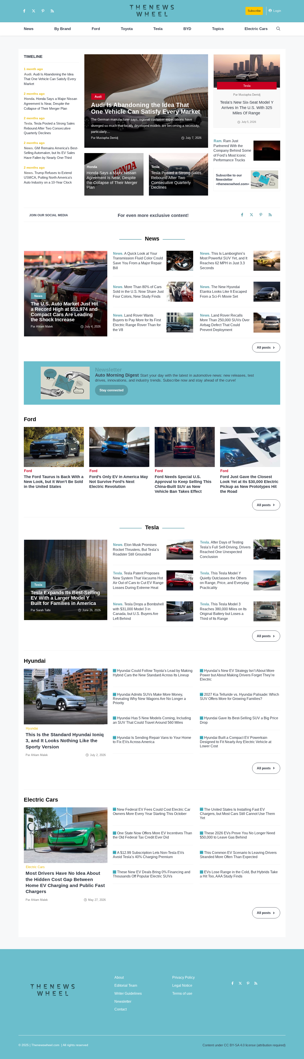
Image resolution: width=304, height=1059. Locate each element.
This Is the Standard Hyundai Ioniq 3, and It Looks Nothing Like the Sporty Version (65, 740)
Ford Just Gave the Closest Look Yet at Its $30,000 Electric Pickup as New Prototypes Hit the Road (249, 484)
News (28, 29)
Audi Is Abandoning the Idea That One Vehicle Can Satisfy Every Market (145, 108)
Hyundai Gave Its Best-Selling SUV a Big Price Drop (239, 720)
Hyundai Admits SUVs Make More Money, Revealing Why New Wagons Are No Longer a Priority (149, 699)
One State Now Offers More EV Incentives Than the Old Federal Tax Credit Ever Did (152, 835)
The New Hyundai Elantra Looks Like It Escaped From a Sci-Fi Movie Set (223, 291)
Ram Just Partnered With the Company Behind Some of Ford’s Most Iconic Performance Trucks (232, 150)
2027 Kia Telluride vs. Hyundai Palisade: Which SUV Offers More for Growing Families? (239, 697)
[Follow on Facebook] (24, 10)
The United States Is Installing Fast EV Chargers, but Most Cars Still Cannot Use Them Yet (237, 814)
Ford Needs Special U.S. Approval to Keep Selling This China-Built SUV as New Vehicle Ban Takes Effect (183, 484)
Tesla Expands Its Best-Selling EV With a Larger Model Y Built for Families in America (65, 598)
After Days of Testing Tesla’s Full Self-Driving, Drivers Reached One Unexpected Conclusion (225, 549)
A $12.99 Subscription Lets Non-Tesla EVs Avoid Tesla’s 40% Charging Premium (148, 855)
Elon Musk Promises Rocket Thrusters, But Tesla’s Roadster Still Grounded (136, 549)
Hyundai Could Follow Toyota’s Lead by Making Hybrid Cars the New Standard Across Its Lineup (153, 673)
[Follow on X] (33, 10)
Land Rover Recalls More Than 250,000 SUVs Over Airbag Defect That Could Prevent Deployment (224, 322)
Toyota (127, 29)
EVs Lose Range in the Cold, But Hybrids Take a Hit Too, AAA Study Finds (239, 874)
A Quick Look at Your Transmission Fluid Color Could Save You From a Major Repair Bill (138, 261)
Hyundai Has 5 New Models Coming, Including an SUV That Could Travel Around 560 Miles (152, 720)
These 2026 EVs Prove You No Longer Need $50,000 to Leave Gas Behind (237, 835)
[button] (278, 29)
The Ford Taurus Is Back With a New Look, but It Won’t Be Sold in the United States (53, 482)
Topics (218, 29)
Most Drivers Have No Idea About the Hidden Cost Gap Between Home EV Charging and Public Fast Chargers (65, 882)
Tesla (157, 29)
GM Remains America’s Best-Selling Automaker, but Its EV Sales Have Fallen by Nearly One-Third (51, 153)
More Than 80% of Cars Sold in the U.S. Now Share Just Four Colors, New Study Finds (138, 291)
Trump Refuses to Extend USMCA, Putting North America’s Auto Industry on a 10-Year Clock (48, 177)
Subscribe (254, 10)
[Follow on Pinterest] (43, 10)
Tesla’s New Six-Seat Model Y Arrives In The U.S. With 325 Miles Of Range (247, 107)
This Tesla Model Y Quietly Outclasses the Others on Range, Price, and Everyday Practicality (224, 580)
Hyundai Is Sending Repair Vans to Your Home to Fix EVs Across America (152, 740)
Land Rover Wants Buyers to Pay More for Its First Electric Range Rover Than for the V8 (137, 322)
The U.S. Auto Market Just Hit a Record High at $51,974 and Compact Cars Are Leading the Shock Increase (64, 311)
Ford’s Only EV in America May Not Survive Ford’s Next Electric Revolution (118, 482)
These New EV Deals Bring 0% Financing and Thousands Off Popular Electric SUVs (151, 874)
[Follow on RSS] (52, 10)
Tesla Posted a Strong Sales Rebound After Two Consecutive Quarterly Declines (176, 180)
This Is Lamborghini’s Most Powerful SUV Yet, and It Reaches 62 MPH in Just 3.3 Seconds (223, 261)
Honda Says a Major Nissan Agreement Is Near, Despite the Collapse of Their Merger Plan (112, 180)
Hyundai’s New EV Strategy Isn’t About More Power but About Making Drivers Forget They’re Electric (237, 675)
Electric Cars (256, 29)
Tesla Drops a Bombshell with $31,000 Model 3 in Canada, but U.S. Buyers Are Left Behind (138, 611)
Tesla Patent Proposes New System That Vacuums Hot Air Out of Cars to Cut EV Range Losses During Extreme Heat (138, 580)
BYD (187, 29)
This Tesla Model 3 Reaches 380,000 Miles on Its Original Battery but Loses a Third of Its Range (223, 611)
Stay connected (111, 390)
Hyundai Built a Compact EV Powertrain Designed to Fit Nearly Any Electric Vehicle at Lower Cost (235, 742)
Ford (96, 29)
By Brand (62, 29)
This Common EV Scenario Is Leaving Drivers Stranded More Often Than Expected (238, 855)
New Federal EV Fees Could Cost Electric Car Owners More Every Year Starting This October (151, 812)
